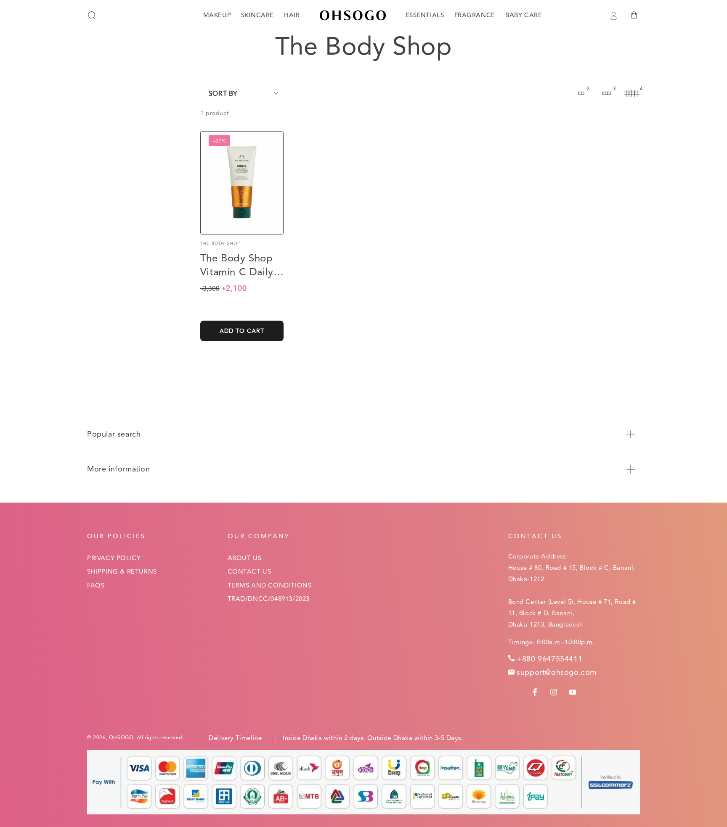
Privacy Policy (114, 558)
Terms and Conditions (270, 585)
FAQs (95, 585)
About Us (245, 558)
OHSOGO (121, 738)
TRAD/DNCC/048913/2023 (269, 599)
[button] (92, 15)
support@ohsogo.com (557, 672)
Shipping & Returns (122, 572)
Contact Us (249, 572)
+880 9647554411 (549, 659)
